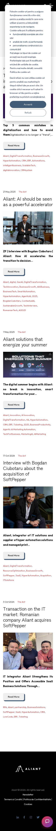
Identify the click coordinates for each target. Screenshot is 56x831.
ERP (29, 160)
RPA (5, 707)
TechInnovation (10, 286)
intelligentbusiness (12, 165)
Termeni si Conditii (13, 799)
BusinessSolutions (36, 707)
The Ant (22, 191)
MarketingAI (27, 434)
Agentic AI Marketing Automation (19, 429)
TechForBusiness (11, 434)
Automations (38, 160)
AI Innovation (27, 415)
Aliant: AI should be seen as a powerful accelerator (28, 201)
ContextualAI (28, 300)
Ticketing (18, 424)
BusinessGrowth (41, 156)
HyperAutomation (12, 160)
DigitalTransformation (21, 156)
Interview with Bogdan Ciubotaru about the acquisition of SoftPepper (25, 470)
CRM (24, 160)
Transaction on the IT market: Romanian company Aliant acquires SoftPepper (27, 617)
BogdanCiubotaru (12, 300)
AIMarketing (40, 434)
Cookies (28, 804)
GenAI (20, 282)
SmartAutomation (26, 291)
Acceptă (28, 104)
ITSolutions (8, 580)
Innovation (15, 415)
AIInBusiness (43, 286)
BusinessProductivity (40, 424)
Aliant (6, 156)
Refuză (28, 112)
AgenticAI (26, 296)
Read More (13, 145)
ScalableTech (28, 165)
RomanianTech (10, 310)
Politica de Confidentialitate (37, 799)
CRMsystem (26, 170)
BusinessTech (9, 291)
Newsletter (28, 794)
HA (27, 419)
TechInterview (30, 305)
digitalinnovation (11, 170)
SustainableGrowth (12, 305)
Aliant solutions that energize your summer (25, 341)
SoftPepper (9, 575)
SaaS (18, 575)
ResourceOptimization (14, 570)
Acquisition (45, 575)
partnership (20, 707)
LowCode (8, 716)
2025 (34, 296)
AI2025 (22, 310)
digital (13, 282)
